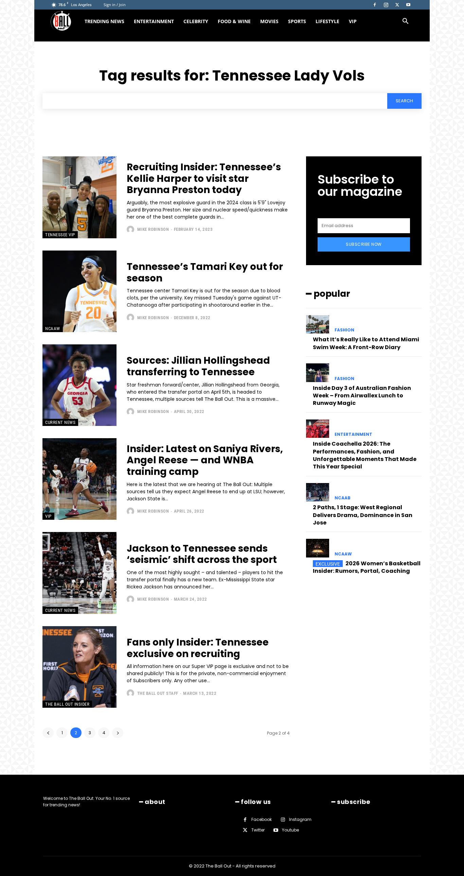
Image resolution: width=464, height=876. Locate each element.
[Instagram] (386, 5)
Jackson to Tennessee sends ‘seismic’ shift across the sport (202, 554)
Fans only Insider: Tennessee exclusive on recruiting (198, 648)
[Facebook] (375, 5)
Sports (297, 21)
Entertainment (154, 21)
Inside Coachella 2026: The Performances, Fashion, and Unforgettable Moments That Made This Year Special (364, 455)
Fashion (344, 330)
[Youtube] (408, 5)
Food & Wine (234, 21)
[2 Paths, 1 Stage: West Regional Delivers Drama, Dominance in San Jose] (317, 492)
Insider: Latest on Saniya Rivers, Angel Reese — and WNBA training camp (205, 460)
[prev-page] (48, 732)
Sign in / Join (115, 4)
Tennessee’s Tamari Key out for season (205, 272)
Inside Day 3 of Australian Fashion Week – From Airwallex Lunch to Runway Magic (362, 395)
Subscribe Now (364, 244)
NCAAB (343, 498)
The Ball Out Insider (67, 704)
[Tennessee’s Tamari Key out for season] (79, 291)
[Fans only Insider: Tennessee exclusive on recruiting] (79, 667)
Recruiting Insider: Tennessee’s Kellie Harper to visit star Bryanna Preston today (204, 178)
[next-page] (117, 732)
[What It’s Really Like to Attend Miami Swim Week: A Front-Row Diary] (317, 324)
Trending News (104, 21)
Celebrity (195, 21)
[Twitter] (397, 5)
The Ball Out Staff (157, 693)
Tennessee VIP (60, 234)
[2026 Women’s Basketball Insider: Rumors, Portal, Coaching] (317, 548)
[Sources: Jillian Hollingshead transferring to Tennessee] (79, 385)
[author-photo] (131, 229)
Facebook (261, 819)
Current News (60, 422)
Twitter (258, 830)
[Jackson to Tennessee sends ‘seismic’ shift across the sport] (79, 573)
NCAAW (52, 328)
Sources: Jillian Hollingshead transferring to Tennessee (198, 366)
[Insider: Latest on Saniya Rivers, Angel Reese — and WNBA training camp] (79, 479)
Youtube (290, 830)
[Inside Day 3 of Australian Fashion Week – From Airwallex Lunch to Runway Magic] (317, 372)
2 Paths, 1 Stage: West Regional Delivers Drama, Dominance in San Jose (362, 515)
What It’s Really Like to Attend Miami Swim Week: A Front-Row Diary (366, 343)
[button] (405, 22)
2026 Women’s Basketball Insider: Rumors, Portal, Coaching (367, 567)
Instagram (300, 819)
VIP (353, 21)
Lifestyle (327, 21)
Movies (269, 21)
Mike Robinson (153, 229)
